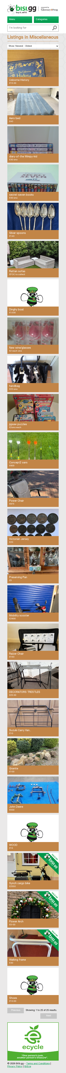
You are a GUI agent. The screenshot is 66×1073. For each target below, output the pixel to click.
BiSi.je (27, 1067)
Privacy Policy (14, 1067)
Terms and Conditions (38, 1064)
